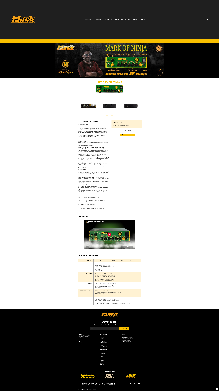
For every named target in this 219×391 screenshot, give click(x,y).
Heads (102, 335)
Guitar (102, 357)
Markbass (102, 360)
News (129, 19)
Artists (122, 19)
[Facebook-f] (130, 383)
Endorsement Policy (126, 341)
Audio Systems (98, 19)
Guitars (102, 352)
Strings (116, 19)
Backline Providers (126, 340)
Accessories (103, 341)
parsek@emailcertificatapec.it (84, 342)
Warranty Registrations (127, 337)
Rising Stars (103, 361)
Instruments (107, 19)
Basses (102, 350)
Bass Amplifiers (87, 19)
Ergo (102, 345)
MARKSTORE (142, 19)
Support (124, 334)
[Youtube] (139, 383)
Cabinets (102, 337)
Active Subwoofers (104, 346)
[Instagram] (135, 383)
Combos (102, 338)
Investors (135, 19)
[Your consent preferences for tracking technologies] (217, 389)
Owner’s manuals (125, 335)
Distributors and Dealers (127, 338)
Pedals (102, 339)
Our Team (124, 343)
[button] (205, 19)
